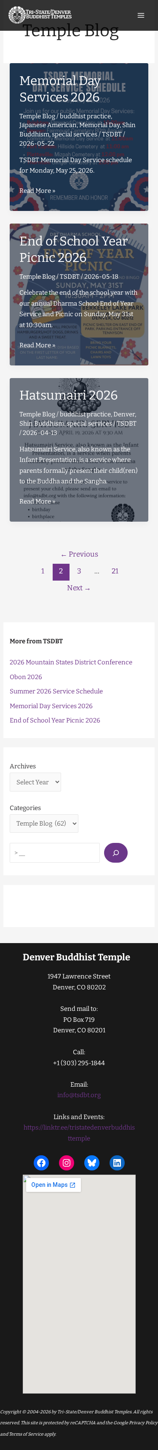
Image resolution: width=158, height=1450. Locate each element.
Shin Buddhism (41, 423)
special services (74, 134)
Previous (79, 554)
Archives (23, 766)
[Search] (116, 853)
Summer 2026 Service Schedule (56, 691)
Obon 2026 (26, 677)
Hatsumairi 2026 (68, 395)
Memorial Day (99, 125)
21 (115, 571)
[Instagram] (66, 1162)
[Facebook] (41, 1162)
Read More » (37, 192)
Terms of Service (26, 1434)
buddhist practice (85, 116)
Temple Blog (37, 116)
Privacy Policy (143, 1423)
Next (79, 588)
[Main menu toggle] (141, 15)
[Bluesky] (91, 1162)
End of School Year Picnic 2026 (55, 720)
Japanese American (48, 125)
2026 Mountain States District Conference (71, 662)
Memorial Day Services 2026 (51, 706)
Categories (25, 808)
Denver (124, 414)
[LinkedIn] (117, 1162)
